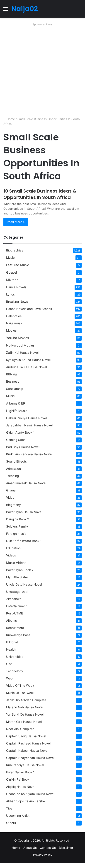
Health (11, 649)
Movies (11, 330)
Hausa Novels (16, 287)
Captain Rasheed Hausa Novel (28, 743)
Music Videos (16, 563)
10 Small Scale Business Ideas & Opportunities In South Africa (39, 194)
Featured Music (17, 265)
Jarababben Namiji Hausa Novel (29, 425)
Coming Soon (16, 440)
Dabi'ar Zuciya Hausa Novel (26, 418)
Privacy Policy (42, 855)
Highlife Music (16, 411)
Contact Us (48, 847)
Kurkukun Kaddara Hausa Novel (29, 454)
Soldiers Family (17, 526)
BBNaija (11, 374)
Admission (13, 468)
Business (12, 381)
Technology (14, 671)
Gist (9, 664)
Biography (13, 505)
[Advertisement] (42, 70)
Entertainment (16, 606)
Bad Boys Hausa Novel (22, 447)
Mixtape (12, 280)
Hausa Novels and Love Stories (29, 309)
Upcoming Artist (17, 815)
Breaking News (17, 301)
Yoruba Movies (17, 338)
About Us (30, 847)
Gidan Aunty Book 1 (20, 432)
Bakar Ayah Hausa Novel (24, 512)
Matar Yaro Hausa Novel (24, 721)
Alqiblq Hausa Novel (20, 787)
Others (11, 823)
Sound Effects (16, 461)
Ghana (11, 490)
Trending (12, 476)
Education (13, 548)
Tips (9, 808)
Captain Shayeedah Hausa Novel (30, 758)
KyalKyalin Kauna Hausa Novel (28, 360)
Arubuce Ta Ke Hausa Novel (26, 367)
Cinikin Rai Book (17, 779)
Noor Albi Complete (20, 729)
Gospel (11, 272)
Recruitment (15, 628)
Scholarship (14, 389)
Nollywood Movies (20, 345)
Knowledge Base (18, 635)
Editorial (12, 642)
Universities (14, 656)
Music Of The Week (20, 693)
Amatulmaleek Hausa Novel (26, 483)
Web (9, 678)
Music (10, 257)
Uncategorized (16, 591)
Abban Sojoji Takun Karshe (25, 801)
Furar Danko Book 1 (20, 772)
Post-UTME (14, 613)
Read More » (16, 222)
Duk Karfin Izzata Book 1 (23, 541)
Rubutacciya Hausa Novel (25, 765)
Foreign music (16, 533)
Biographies (14, 250)
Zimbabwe (13, 599)
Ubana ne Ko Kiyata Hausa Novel (30, 794)
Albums (11, 620)
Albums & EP (15, 403)
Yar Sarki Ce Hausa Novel (25, 714)
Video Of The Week (20, 685)
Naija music (14, 323)
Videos (11, 555)
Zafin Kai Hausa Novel (22, 352)
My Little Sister (17, 577)
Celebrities (14, 316)
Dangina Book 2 (17, 519)
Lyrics (10, 294)
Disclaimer (66, 847)
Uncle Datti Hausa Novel (24, 584)
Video (10, 497)
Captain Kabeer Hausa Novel (27, 750)
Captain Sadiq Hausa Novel (26, 736)
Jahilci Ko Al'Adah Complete (26, 700)
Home (10, 119)
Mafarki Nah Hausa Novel (24, 707)
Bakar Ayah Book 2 (20, 570)
